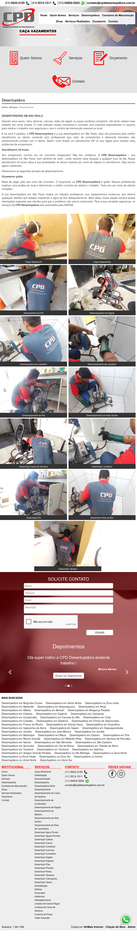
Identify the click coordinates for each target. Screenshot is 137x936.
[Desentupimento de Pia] (33, 392)
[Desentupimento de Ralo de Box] (102, 392)
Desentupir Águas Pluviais (47, 835)
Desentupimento (43, 789)
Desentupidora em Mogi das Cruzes (22, 703)
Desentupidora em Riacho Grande (21, 738)
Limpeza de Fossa (43, 914)
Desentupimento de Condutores (44, 802)
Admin (132, 927)
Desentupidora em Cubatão (17, 721)
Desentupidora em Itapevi (64, 728)
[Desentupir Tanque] (67, 545)
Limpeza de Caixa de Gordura (45, 909)
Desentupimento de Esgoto (48, 807)
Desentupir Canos (43, 842)
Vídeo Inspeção (42, 917)
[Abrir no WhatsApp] (83, 3)
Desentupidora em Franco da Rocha (22, 724)
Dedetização (41, 775)
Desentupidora (91, 15)
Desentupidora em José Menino (53, 731)
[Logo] (18, 18)
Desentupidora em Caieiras (17, 713)
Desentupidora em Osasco (85, 735)
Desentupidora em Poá (116, 735)
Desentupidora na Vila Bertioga (72, 753)
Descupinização (42, 778)
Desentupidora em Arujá (92, 706)
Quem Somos (58, 15)
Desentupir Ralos (43, 871)
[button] (10, 672)
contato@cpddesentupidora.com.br (111, 3)
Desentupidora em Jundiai (89, 731)
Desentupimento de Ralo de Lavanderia (47, 826)
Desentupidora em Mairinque (18, 735)
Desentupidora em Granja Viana (64, 724)
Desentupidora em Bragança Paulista (89, 710)
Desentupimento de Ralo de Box (47, 819)
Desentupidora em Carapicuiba (19, 717)
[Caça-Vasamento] (33, 238)
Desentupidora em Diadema (52, 721)
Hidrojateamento (43, 899)
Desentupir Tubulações (46, 878)
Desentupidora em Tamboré (17, 749)
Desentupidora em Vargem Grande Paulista (26, 753)
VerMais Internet (93, 927)
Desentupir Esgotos (44, 860)
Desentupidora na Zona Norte (110, 753)
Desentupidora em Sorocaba (18, 746)
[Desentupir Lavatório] (102, 443)
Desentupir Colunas (44, 849)
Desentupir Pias (42, 864)
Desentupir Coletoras (45, 846)
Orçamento (99, 21)
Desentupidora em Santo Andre (64, 703)
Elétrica (38, 889)
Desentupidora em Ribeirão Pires (62, 738)
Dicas (59, 21)
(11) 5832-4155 (15, 3)
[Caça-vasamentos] (102, 238)
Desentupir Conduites (45, 853)
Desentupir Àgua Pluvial (46, 832)
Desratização (41, 885)
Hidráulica (40, 896)
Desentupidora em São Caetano (93, 742)
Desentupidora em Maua (52, 735)
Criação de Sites (115, 927)
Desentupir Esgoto (44, 857)
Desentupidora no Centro (88, 756)
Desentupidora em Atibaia (16, 710)
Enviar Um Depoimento (68, 675)
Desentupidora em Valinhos (87, 749)
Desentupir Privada (44, 867)
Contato (113, 21)
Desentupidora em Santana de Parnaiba (107, 738)
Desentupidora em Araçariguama (56, 706)
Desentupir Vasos (43, 882)
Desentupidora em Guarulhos (103, 724)
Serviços (73, 15)
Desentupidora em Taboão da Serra (97, 746)
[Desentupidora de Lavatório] (33, 341)
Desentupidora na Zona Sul (54, 756)
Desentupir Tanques (44, 874)
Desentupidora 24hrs (45, 785)
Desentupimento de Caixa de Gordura (47, 794)
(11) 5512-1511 (41, 3)
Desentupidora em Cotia (97, 717)
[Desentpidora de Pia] (33, 290)
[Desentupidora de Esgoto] (102, 290)
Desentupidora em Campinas (87, 713)
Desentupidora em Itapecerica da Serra (24, 728)
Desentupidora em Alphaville (18, 706)
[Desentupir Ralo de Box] (102, 494)
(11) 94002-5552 (69, 3)
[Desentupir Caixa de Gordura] (33, 443)
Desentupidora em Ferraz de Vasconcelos (95, 721)
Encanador (40, 892)
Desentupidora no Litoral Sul (56, 760)
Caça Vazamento (43, 771)
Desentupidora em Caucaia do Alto (60, 717)
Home (43, 15)
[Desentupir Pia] (33, 494)
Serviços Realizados (77, 21)
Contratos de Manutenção (118, 15)
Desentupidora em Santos (16, 742)
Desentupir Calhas (44, 839)
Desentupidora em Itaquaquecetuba (102, 728)
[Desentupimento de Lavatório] (102, 341)
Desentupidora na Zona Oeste (19, 756)
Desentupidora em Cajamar (51, 713)
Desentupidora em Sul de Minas (56, 746)
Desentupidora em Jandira (17, 731)
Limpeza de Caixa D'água (47, 903)
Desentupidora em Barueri (49, 710)
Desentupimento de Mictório (44, 812)
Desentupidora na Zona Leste (102, 703)
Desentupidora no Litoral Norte (19, 760)
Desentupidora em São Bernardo (53, 742)
